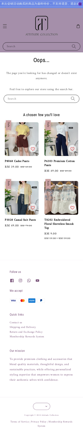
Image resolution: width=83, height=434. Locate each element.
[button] (5, 26)
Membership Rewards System (27, 336)
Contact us (16, 322)
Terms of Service (19, 422)
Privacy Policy (39, 422)
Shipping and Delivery (23, 327)
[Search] (74, 46)
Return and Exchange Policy (26, 332)
